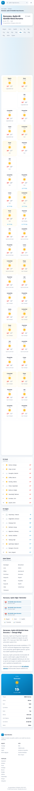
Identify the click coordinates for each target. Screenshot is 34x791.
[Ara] (27, 3)
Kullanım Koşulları (23, 750)
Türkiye (10, 8)
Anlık (8, 35)
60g (29, 32)
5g (20, 29)
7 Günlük (7, 622)
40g (20, 32)
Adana (3, 774)
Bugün (4, 29)
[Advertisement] (17, 56)
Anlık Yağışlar (4, 752)
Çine (4, 568)
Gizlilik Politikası (22, 752)
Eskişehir (3, 781)
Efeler (5, 571)
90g (4, 35)
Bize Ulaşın (21, 754)
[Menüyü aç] (31, 2)
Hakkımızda (21, 748)
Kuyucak (5, 584)
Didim (19, 568)
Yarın (9, 29)
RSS (19, 746)
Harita (3, 748)
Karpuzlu (5, 577)
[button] (9, 84)
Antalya (3, 767)
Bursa (2, 770)
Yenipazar (6, 590)
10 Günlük (17, 622)
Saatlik (15, 29)
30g (16, 32)
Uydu (2, 750)
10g (28, 29)
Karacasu (20, 574)
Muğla (3, 772)
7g (24, 29)
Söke (4, 587)
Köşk (4, 580)
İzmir (2, 765)
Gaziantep (4, 776)
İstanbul (3, 761)
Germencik (21, 571)
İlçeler (13, 35)
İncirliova (5, 574)
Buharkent (21, 565)
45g (25, 32)
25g (12, 32)
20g (8, 32)
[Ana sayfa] (3, 2)
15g (4, 32)
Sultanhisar (21, 587)
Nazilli (19, 584)
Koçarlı (20, 577)
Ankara (3, 763)
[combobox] (17, 2)
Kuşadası (20, 580)
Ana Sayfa (3, 8)
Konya (3, 778)
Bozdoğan (6, 565)
